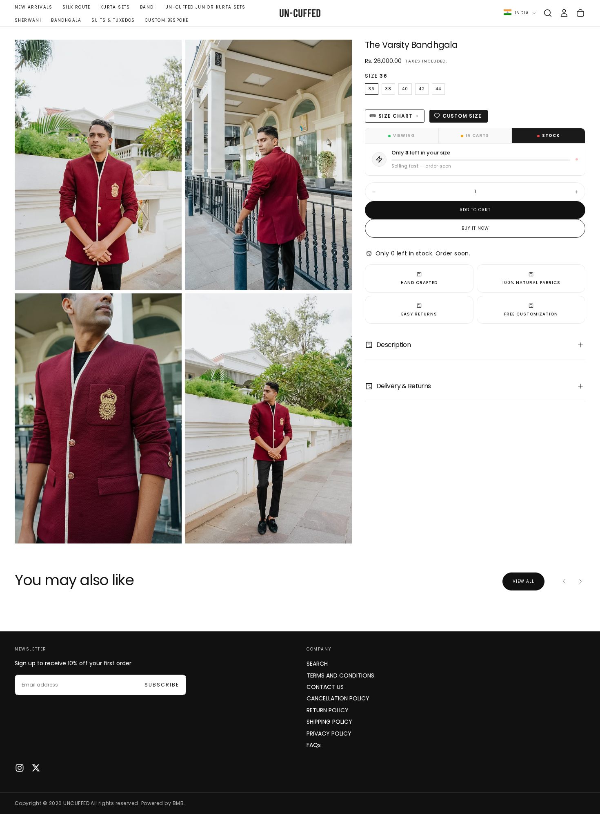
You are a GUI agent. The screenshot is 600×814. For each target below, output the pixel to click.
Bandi (148, 7)
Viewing (404, 135)
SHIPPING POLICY (329, 722)
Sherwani (28, 20)
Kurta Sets (115, 7)
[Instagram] (19, 768)
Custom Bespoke (167, 20)
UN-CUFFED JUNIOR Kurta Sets (205, 7)
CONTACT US (325, 687)
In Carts (477, 135)
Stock (551, 135)
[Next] (580, 581)
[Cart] (580, 13)
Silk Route (76, 7)
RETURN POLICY (328, 710)
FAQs (314, 745)
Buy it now (475, 228)
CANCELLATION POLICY (338, 698)
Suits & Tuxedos (113, 20)
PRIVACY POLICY (329, 733)
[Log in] (564, 13)
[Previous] (564, 581)
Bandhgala (66, 20)
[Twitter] (36, 768)
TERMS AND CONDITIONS (340, 675)
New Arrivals (34, 7)
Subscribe (161, 684)
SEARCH (317, 664)
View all (523, 581)
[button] (548, 13)
